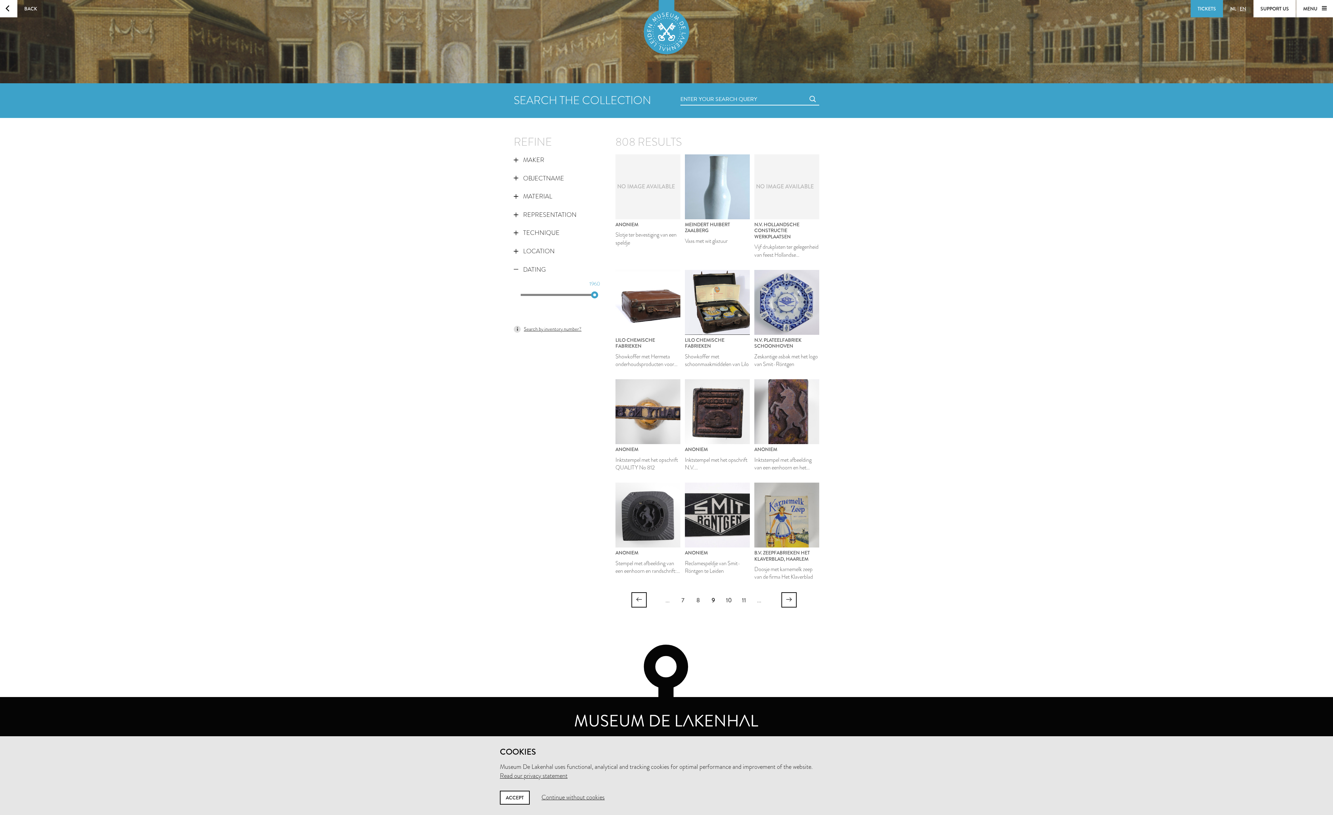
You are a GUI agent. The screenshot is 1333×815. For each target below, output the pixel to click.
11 (744, 600)
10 (729, 600)
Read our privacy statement (534, 775)
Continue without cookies (573, 797)
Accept (515, 797)
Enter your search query (704, 91)
